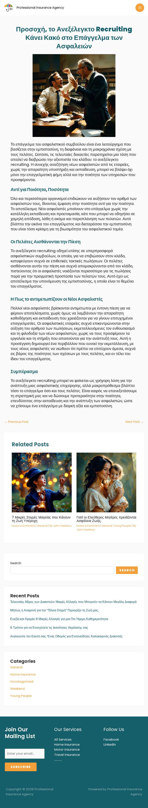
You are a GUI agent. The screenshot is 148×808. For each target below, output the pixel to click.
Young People (21, 696)
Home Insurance (23, 674)
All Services (62, 739)
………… (58, 760)
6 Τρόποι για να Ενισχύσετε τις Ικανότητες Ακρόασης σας (49, 627)
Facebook (111, 739)
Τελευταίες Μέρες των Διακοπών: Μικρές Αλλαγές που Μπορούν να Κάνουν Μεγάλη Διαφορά (73, 602)
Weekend (17, 688)
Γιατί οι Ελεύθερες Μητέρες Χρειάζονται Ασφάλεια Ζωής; (106, 519)
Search (15, 563)
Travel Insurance (67, 755)
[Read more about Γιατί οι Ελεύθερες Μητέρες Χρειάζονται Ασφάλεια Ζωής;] (106, 482)
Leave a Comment (23, 525)
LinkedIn (109, 744)
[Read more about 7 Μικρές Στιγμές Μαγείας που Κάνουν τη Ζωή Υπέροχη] (41, 482)
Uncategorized (21, 681)
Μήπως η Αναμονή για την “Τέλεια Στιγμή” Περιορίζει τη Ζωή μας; (54, 610)
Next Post (134, 422)
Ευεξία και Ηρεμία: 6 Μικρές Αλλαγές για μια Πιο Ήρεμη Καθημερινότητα (59, 619)
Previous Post (16, 422)
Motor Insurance (67, 749)
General (16, 667)
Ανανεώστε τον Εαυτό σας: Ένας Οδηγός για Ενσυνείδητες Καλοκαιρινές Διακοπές (66, 636)
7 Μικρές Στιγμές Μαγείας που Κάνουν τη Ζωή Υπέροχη (41, 519)
